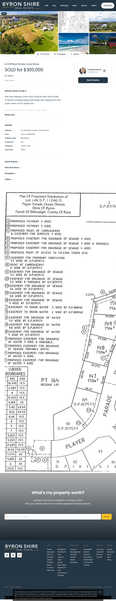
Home (6, 587)
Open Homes (60, 561)
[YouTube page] (20, 555)
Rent (75, 5)
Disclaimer (18, 587)
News (94, 5)
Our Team (100, 549)
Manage (64, 5)
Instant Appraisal (50, 550)
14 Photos (44, 54)
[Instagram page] (14, 555)
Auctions (61, 557)
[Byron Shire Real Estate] (21, 5)
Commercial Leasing (88, 563)
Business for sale (62, 568)
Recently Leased (73, 555)
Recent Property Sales (50, 562)
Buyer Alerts (62, 565)
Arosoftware (107, 587)
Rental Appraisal (73, 561)
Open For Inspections (88, 555)
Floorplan (61, 54)
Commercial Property (62, 574)
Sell (46, 5)
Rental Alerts (88, 560)
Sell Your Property (50, 555)
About (84, 5)
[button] (13, 167)
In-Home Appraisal (50, 568)
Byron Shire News (109, 557)
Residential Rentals (88, 550)
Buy (54, 5)
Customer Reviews (100, 553)
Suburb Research (110, 550)
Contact (108, 5)
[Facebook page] (8, 555)
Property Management (75, 550)
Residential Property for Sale (62, 552)
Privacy (12, 587)
